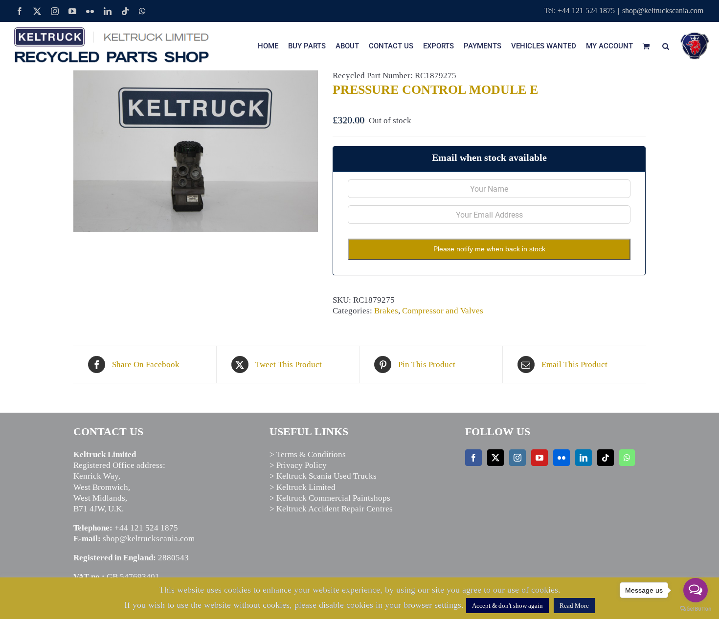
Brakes (386, 310)
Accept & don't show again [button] (507, 605)
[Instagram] (517, 457)
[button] (665, 46)
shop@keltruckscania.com (662, 10)
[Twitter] (495, 457)
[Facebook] (473, 457)
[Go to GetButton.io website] (695, 609)
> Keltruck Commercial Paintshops (330, 498)
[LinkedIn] (583, 457)
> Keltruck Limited (303, 487)
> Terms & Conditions (308, 454)
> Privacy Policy (298, 465)
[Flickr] (561, 457)
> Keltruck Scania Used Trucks (323, 476)
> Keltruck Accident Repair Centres (331, 508)
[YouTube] (539, 457)
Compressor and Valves (442, 310)
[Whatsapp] (627, 457)
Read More (574, 605)
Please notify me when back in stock (489, 249)
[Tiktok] (605, 457)
